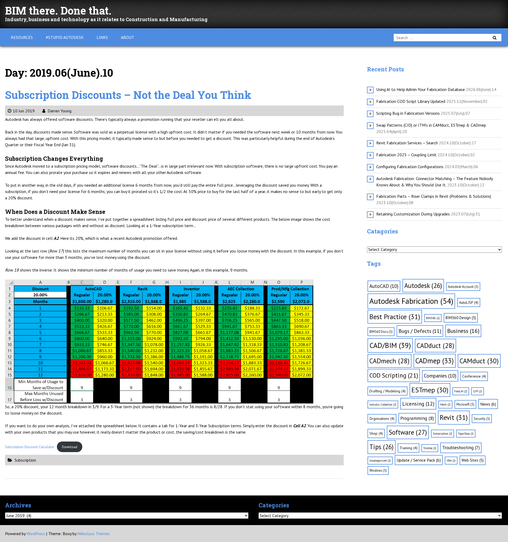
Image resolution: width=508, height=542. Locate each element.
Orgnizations (381, 418)
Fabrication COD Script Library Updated (410, 101)
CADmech (389, 360)
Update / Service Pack (419, 460)
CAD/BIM (390, 345)
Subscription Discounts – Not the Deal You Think (128, 95)
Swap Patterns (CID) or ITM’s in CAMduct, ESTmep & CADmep (431, 125)
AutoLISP (468, 302)
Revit (454, 417)
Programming (417, 418)
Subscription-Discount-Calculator (29, 447)
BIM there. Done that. (58, 10)
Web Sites (472, 460)
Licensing (418, 403)
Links (102, 37)
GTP (477, 391)
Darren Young (59, 110)
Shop (376, 433)
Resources (22, 37)
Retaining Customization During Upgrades (413, 214)
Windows (378, 470)
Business (463, 330)
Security (482, 418)
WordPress (35, 533)
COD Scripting (393, 375)
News (488, 404)
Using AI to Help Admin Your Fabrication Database (420, 89)
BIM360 (433, 318)
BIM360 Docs (381, 331)
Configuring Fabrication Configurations (409, 166)
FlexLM (460, 391)
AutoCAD (383, 286)
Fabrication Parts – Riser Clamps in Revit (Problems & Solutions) (433, 196)
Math (445, 404)
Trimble (429, 448)
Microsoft (465, 404)
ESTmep (429, 389)
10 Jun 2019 (24, 110)
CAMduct (479, 360)
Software (408, 432)
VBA (451, 460)
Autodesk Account (463, 286)
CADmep (434, 360)
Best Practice (394, 316)
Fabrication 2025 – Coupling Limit (406, 154)
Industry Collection (382, 404)
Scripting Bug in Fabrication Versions (408, 113)
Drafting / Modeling (387, 391)
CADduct (435, 345)
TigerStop (466, 433)
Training (409, 447)
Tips (381, 447)
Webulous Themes (93, 533)
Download (69, 447)
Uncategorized (380, 460)
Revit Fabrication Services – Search (407, 142)
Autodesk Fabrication (411, 301)
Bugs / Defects (419, 331)
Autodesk (423, 285)
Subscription (25, 460)
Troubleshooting (461, 448)
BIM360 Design (461, 317)
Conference (474, 376)
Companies (440, 376)
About (127, 37)
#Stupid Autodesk (65, 37)
